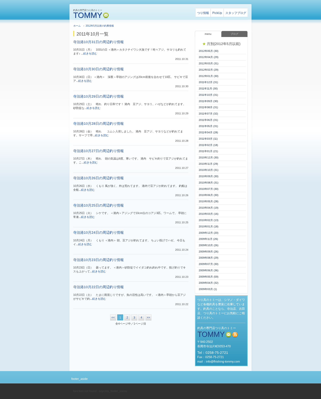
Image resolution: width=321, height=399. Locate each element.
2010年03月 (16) (208, 213)
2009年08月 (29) (208, 257)
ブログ (235, 13)
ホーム (77, 25)
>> (148, 317)
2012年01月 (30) (208, 76)
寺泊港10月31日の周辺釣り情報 (98, 42)
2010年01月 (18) (208, 226)
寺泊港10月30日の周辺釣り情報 (98, 69)
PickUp (217, 13)
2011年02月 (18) (208, 145)
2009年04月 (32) (208, 282)
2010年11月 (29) (208, 163)
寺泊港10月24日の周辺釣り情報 (98, 232)
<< (113, 317)
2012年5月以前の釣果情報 (100, 25)
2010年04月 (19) (208, 207)
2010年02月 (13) (208, 220)
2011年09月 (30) (208, 101)
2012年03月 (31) (208, 63)
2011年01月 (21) (208, 151)
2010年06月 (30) (208, 195)
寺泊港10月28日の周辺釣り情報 (98, 124)
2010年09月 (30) (208, 176)
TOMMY (87, 15)
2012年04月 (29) (208, 57)
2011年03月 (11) (208, 138)
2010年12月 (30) (208, 157)
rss (235, 335)
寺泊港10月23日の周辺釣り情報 (98, 260)
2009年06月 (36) (208, 270)
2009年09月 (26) (208, 251)
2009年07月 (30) (208, 264)
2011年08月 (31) (208, 107)
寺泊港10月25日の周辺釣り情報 (98, 205)
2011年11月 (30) (208, 88)
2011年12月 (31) (208, 82)
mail (106, 15)
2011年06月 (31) (208, 119)
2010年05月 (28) (208, 201)
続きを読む (90, 53)
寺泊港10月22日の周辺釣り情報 (98, 287)
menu (208, 33)
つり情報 (203, 13)
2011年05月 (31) (208, 126)
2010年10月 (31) (208, 169)
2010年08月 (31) (208, 182)
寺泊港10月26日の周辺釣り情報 (98, 178)
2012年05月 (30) (208, 50)
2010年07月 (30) (208, 188)
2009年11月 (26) (208, 238)
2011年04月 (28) (208, 132)
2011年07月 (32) (208, 113)
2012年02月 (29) (208, 69)
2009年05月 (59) (208, 276)
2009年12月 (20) (208, 232)
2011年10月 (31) (208, 94)
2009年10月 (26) (208, 245)
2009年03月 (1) (208, 289)
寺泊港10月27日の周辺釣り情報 (98, 151)
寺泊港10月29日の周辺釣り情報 (98, 96)
